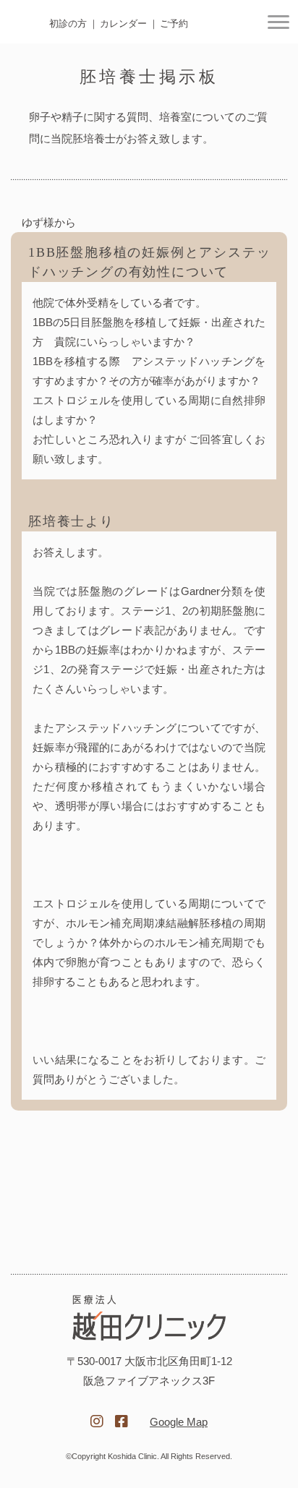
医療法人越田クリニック (149, 1318)
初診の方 (68, 23)
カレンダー (123, 23)
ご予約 (174, 23)
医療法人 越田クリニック (26, 22)
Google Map (179, 1422)
